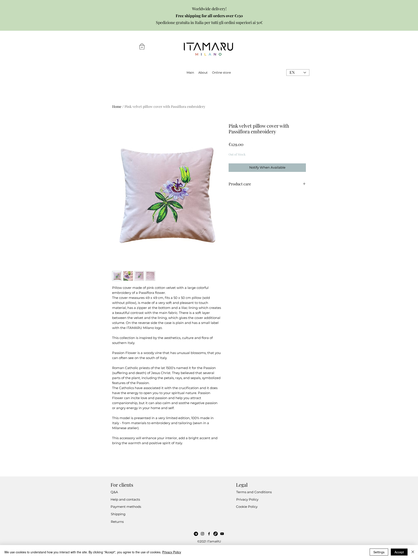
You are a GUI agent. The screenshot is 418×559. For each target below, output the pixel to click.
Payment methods (126, 507)
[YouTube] (222, 534)
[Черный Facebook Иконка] (209, 534)
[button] (142, 46)
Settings (378, 552)
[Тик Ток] (215, 534)
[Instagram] (202, 534)
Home (116, 106)
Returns (117, 522)
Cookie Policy (247, 507)
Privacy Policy (247, 499)
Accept (399, 552)
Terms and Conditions (254, 492)
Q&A (114, 492)
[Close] (412, 552)
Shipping (118, 514)
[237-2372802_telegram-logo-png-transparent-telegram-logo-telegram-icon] (196, 534)
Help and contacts (125, 499)
